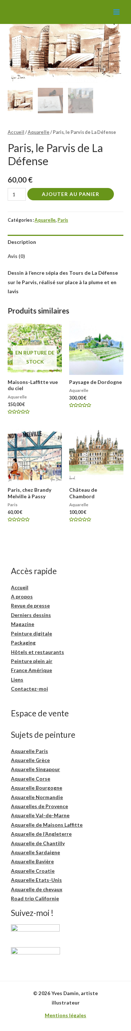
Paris (62, 220)
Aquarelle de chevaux (36, 889)
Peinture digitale (31, 633)
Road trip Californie (35, 898)
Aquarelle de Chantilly (38, 843)
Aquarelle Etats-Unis (36, 880)
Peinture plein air (31, 661)
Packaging (23, 642)
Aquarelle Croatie (33, 871)
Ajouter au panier (70, 194)
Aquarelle (38, 132)
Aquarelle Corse (30, 779)
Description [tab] (22, 242)
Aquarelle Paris (29, 751)
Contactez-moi (29, 689)
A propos (22, 596)
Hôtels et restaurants (37, 652)
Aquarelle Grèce (30, 760)
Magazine (22, 624)
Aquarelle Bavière (32, 861)
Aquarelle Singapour (35, 769)
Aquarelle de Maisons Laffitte (47, 825)
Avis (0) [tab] (16, 256)
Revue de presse (30, 605)
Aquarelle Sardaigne (35, 852)
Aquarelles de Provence (39, 806)
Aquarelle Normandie (37, 797)
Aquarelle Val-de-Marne (40, 815)
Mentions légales (65, 1015)
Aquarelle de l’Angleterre (41, 834)
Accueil (16, 132)
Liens (17, 679)
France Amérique (31, 670)
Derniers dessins (31, 615)
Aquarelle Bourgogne (36, 788)
